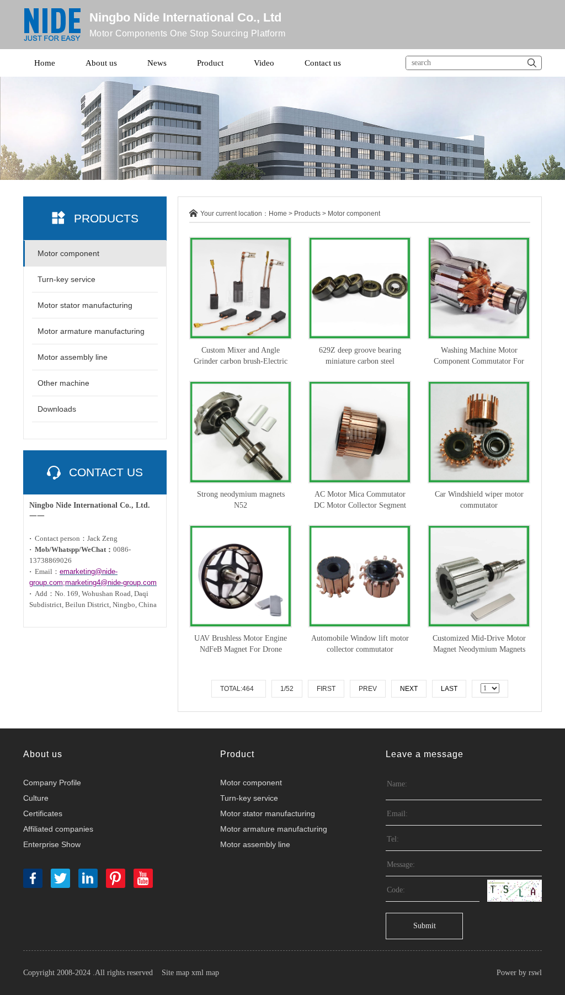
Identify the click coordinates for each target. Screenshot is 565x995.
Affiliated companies (58, 828)
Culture (36, 798)
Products (307, 213)
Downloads (57, 409)
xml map (205, 973)
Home (44, 62)
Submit (424, 926)
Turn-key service (66, 279)
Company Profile (52, 782)
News (157, 62)
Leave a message (424, 754)
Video (264, 62)
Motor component (68, 253)
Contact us (323, 62)
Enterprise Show (52, 844)
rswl (535, 973)
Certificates (42, 813)
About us (101, 62)
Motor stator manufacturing (85, 305)
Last (449, 689)
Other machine (63, 383)
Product (210, 62)
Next (409, 689)
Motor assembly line (73, 357)
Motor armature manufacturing (91, 331)
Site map (175, 973)
